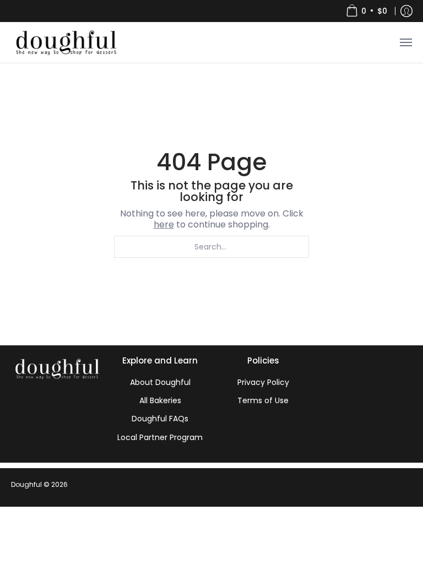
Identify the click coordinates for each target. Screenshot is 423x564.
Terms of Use (263, 400)
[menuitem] (366, 11)
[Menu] (405, 42)
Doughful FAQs (160, 418)
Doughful (26, 484)
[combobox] (211, 247)
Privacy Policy (263, 382)
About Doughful (160, 382)
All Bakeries (160, 400)
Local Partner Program (160, 437)
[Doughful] (66, 42)
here (164, 224)
